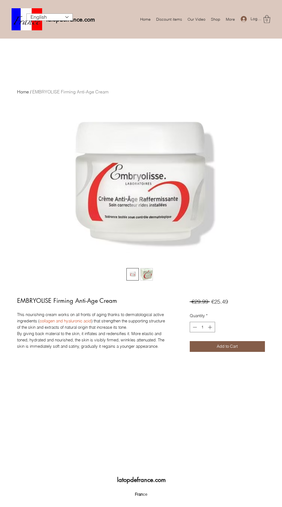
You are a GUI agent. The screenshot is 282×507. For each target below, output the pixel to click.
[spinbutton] (202, 327)
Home (23, 92)
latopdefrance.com (141, 480)
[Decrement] (194, 327)
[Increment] (210, 327)
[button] (267, 19)
